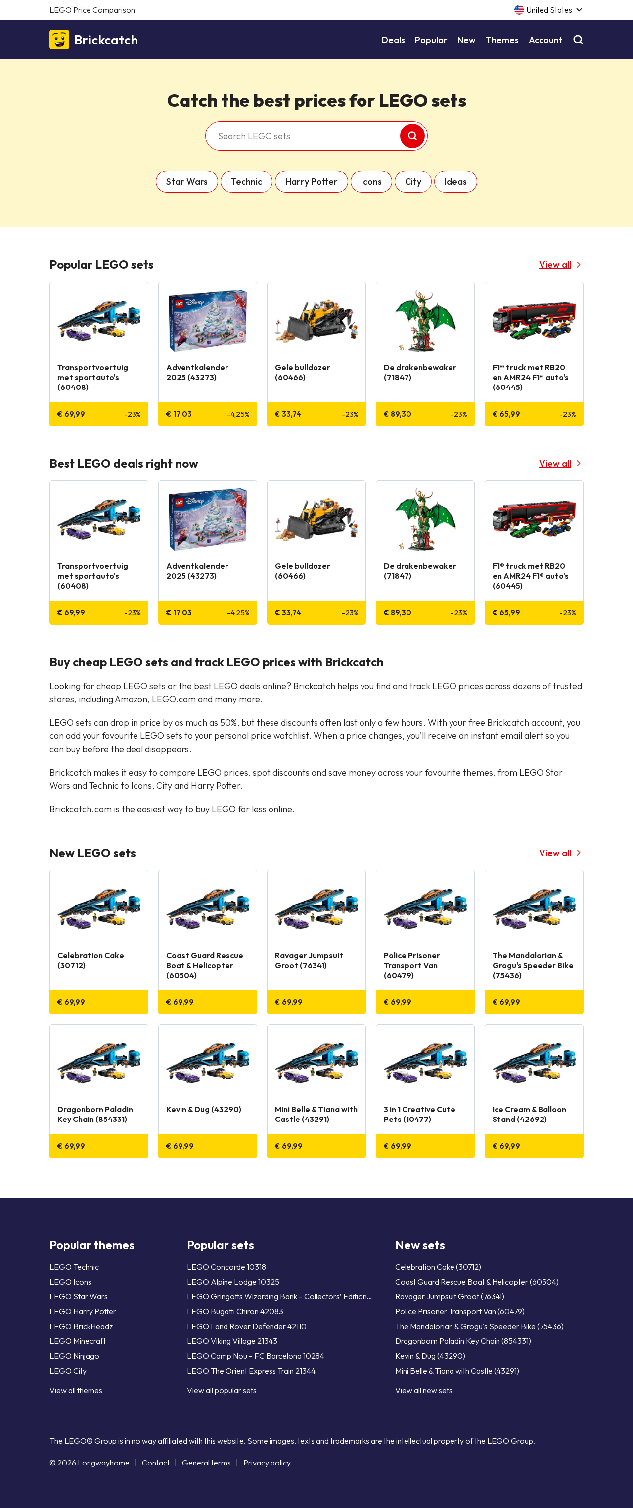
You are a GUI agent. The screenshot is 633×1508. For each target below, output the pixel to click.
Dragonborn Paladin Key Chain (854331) (463, 1341)
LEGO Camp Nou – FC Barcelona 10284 (255, 1356)
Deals (393, 39)
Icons (371, 181)
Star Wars (187, 181)
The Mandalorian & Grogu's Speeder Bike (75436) (479, 1326)
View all (555, 264)
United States (549, 10)
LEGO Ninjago (74, 1356)
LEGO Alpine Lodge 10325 (233, 1282)
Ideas (456, 181)
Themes (502, 39)
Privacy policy (267, 1462)
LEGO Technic (74, 1267)
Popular (431, 39)
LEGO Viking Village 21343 (232, 1341)
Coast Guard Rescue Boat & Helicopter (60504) (477, 1282)
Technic (246, 181)
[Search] (578, 39)
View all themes (75, 1390)
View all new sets (423, 1390)
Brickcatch (106, 40)
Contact (156, 1462)
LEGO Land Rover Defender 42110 (247, 1326)
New (466, 39)
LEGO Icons (70, 1282)
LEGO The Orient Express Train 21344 (251, 1371)
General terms (206, 1462)
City (413, 181)
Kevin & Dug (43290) (430, 1356)
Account (546, 39)
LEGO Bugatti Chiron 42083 (235, 1311)
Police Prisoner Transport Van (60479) (460, 1311)
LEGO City (68, 1371)
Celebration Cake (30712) (438, 1267)
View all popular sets (222, 1390)
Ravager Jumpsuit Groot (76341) (449, 1296)
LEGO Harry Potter (82, 1311)
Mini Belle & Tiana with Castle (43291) (457, 1371)
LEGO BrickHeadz (81, 1326)
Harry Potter (311, 181)
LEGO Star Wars (78, 1296)
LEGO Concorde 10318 (226, 1267)
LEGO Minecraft (77, 1341)
